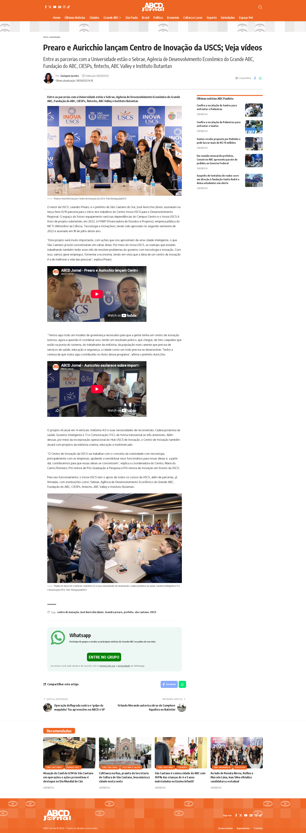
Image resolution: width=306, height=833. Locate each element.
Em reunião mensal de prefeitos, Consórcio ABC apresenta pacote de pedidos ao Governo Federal (217, 159)
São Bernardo (222, 767)
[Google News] (59, 6)
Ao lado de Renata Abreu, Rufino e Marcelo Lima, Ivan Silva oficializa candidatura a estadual (232, 777)
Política (240, 767)
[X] (50, 6)
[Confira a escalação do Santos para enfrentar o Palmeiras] (254, 110)
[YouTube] (54, 6)
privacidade (124, 665)
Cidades (182, 767)
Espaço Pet (73, 767)
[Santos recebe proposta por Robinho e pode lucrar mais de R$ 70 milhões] (254, 143)
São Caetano (54, 767)
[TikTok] (68, 6)
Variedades (55, 37)
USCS (153, 612)
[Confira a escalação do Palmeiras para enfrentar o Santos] (254, 127)
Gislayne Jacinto (69, 75)
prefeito (128, 612)
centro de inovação (68, 612)
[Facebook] (46, 6)
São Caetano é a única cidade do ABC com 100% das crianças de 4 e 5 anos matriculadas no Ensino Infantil (180, 777)
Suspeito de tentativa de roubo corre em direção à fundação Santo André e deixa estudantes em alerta (218, 179)
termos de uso (107, 665)
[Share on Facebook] (254, 78)
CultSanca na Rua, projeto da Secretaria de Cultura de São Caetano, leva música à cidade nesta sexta (124, 777)
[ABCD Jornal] (153, 7)
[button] (260, 7)
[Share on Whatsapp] (260, 78)
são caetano (142, 612)
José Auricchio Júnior (92, 612)
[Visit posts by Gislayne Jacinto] (48, 78)
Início (45, 37)
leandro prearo (113, 612)
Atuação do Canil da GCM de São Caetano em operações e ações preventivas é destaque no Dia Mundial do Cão (68, 777)
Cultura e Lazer (131, 767)
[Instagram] (64, 6)
